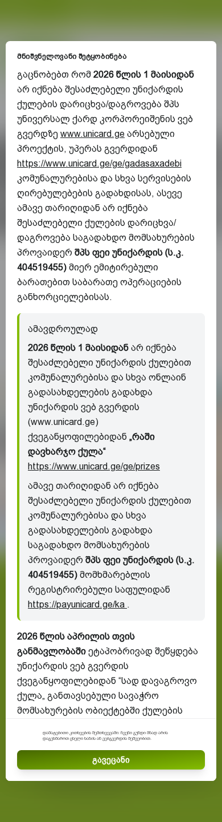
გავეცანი (111, 759)
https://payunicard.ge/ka (77, 604)
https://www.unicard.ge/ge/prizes (94, 466)
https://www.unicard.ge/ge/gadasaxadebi (99, 163)
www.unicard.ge (92, 134)
